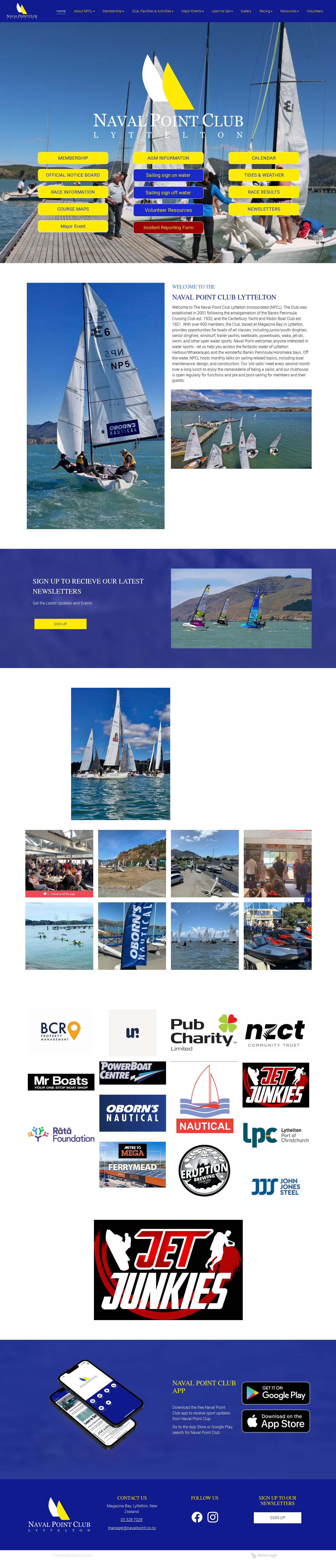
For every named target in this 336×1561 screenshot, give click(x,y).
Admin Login (266, 1555)
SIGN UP (60, 623)
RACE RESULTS (264, 192)
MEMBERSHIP (73, 158)
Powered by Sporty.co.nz (72, 1555)
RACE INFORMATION (73, 192)
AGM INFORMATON (168, 158)
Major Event (73, 226)
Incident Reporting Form (168, 227)
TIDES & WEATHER (264, 175)
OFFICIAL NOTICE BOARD (73, 175)
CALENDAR (264, 158)
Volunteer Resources (168, 210)
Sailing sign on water (168, 175)
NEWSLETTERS (263, 209)
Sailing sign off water (168, 193)
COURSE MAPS (73, 209)
